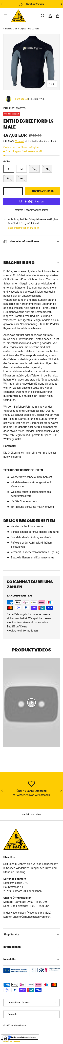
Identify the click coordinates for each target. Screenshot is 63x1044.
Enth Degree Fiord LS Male (27, 29)
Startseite (7, 29)
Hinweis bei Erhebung (11, 1041)
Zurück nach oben (31, 814)
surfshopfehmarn (18, 1025)
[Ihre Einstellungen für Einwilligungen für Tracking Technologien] (5, 1038)
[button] (57, 16)
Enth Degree (21, 99)
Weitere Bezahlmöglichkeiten (31, 210)
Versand (19, 141)
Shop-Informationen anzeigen (23, 227)
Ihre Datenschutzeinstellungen (23, 1037)
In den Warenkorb (42, 191)
